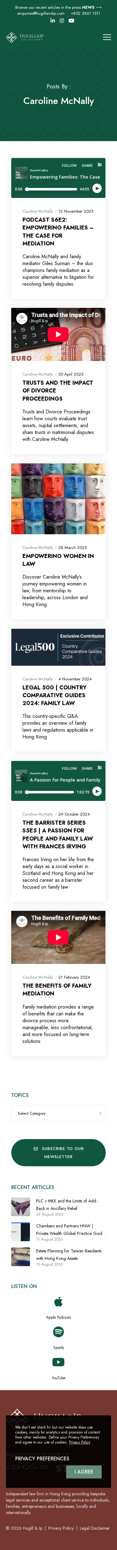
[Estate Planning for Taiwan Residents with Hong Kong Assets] (20, 1256)
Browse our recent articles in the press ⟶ (58, 7)
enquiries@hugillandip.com (41, 13)
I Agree (84, 1471)
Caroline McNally (37, 211)
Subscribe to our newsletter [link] (63, 1153)
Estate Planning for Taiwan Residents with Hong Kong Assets (68, 1254)
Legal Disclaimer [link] (95, 1528)
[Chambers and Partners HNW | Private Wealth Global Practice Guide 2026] (20, 1231)
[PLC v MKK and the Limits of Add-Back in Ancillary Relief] (20, 1207)
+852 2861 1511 (85, 13)
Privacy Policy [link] (61, 1528)
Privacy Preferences (42, 1458)
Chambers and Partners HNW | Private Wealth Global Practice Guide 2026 (70, 1230)
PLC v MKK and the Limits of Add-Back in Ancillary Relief (66, 1205)
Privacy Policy (79, 1442)
